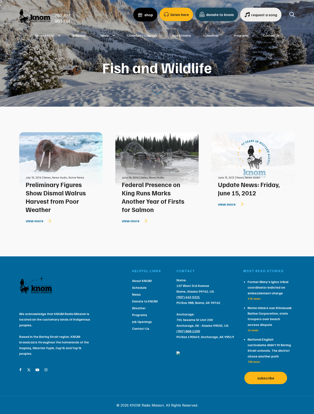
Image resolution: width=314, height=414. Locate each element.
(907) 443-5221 (188, 297)
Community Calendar (142, 35)
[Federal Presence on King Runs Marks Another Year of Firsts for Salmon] (157, 158)
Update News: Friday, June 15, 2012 (249, 188)
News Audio (59, 177)
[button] (59, 35)
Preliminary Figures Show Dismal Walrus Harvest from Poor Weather (56, 197)
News (105, 35)
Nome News (76, 177)
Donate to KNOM (145, 301)
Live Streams (181, 35)
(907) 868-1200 (188, 331)
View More (35, 220)
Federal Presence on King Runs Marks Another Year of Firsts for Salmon (153, 197)
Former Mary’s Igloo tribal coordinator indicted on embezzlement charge (268, 287)
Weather (212, 35)
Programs (241, 35)
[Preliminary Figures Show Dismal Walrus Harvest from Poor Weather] (61, 158)
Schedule (78, 35)
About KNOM (44, 35)
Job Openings (142, 322)
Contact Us (271, 35)
